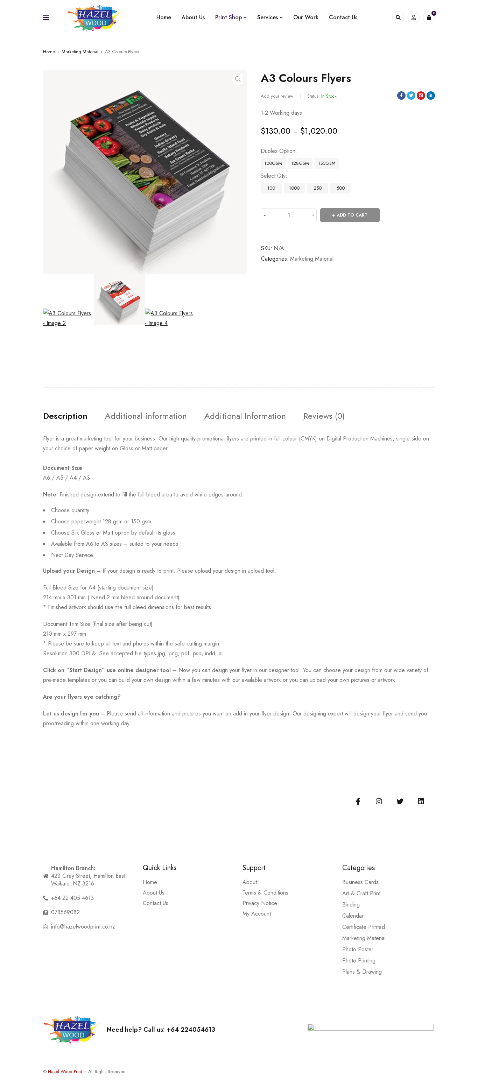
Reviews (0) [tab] (324, 416)
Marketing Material (80, 51)
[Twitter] (400, 802)
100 (271, 188)
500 (341, 188)
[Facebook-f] (358, 802)
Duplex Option (278, 151)
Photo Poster (357, 949)
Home (49, 51)
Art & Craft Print (361, 893)
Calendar (353, 916)
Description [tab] (65, 416)
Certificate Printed (363, 927)
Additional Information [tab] (245, 416)
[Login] (414, 17)
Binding (351, 905)
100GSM (273, 163)
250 (318, 188)
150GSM (327, 163)
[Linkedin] (421, 802)
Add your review (277, 96)
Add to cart (352, 215)
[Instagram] (379, 802)
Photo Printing (358, 961)
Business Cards (360, 882)
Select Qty (273, 176)
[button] (238, 79)
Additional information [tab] (146, 416)
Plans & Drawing (362, 972)
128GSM (300, 163)
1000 (294, 188)
